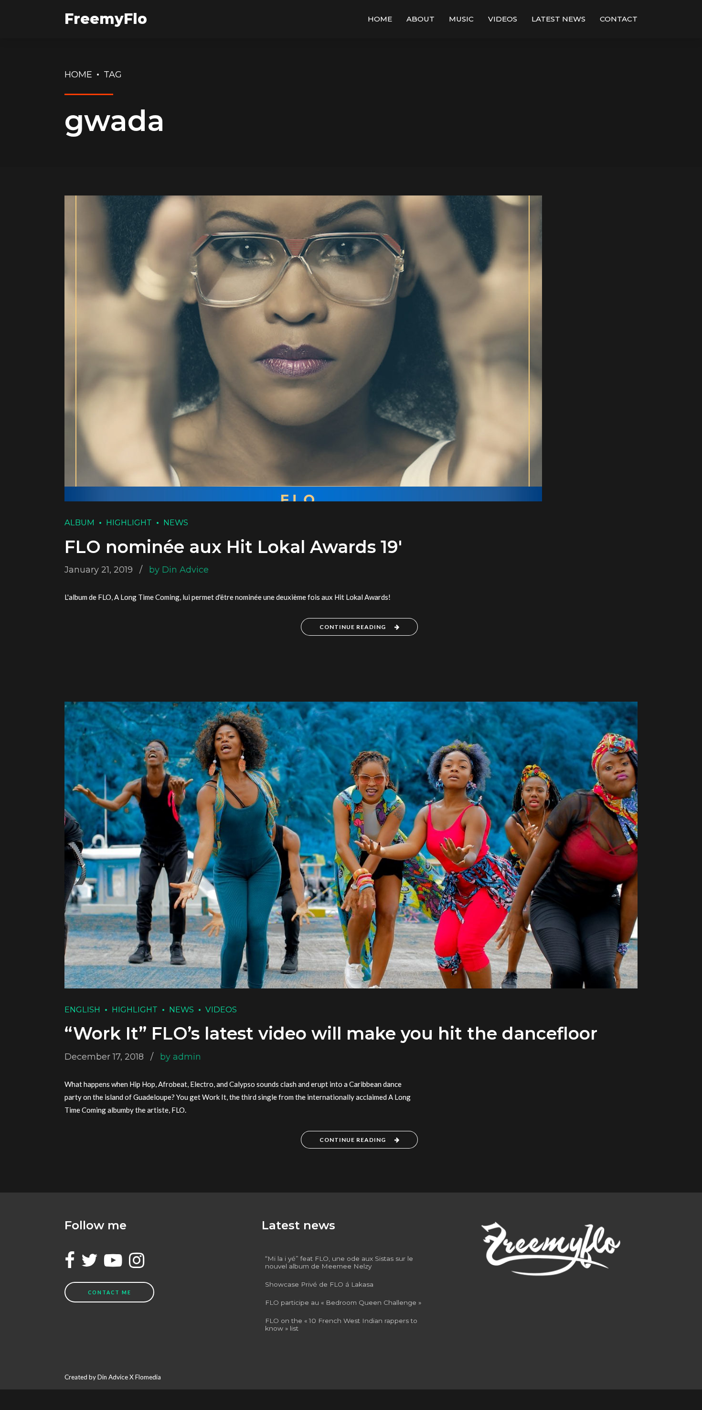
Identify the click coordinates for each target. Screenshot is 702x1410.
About (420, 18)
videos (221, 1009)
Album (79, 522)
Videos (502, 18)
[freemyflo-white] (548, 1248)
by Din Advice (179, 569)
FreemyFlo (105, 19)
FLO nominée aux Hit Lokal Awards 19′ (233, 546)
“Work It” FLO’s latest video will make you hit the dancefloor (330, 1033)
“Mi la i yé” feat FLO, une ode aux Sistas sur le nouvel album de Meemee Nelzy (339, 1262)
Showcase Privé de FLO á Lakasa (319, 1284)
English (82, 1009)
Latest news (558, 18)
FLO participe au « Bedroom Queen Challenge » (343, 1302)
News (175, 522)
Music (461, 18)
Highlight (129, 522)
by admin (180, 1057)
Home (380, 18)
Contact (619, 18)
